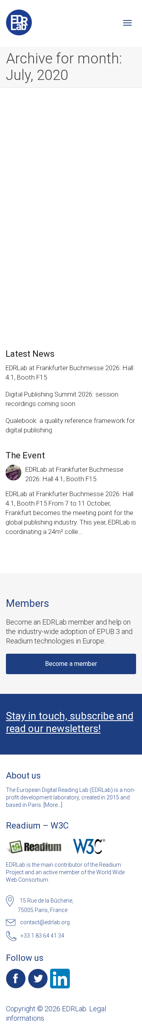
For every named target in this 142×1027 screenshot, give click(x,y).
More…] (53, 805)
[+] (71, 180)
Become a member (71, 663)
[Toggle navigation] (127, 23)
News (83, 225)
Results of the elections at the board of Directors (69, 214)
